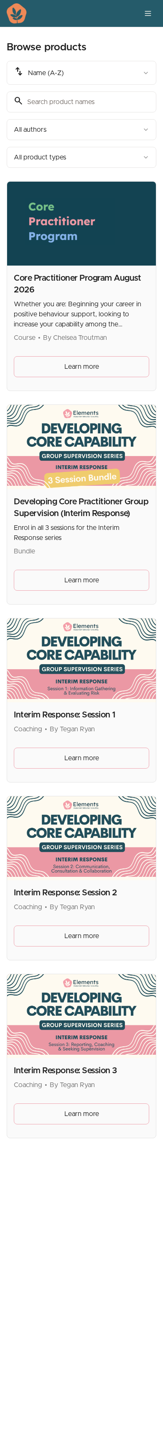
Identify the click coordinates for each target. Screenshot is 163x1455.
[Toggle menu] (148, 13)
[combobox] (81, 73)
